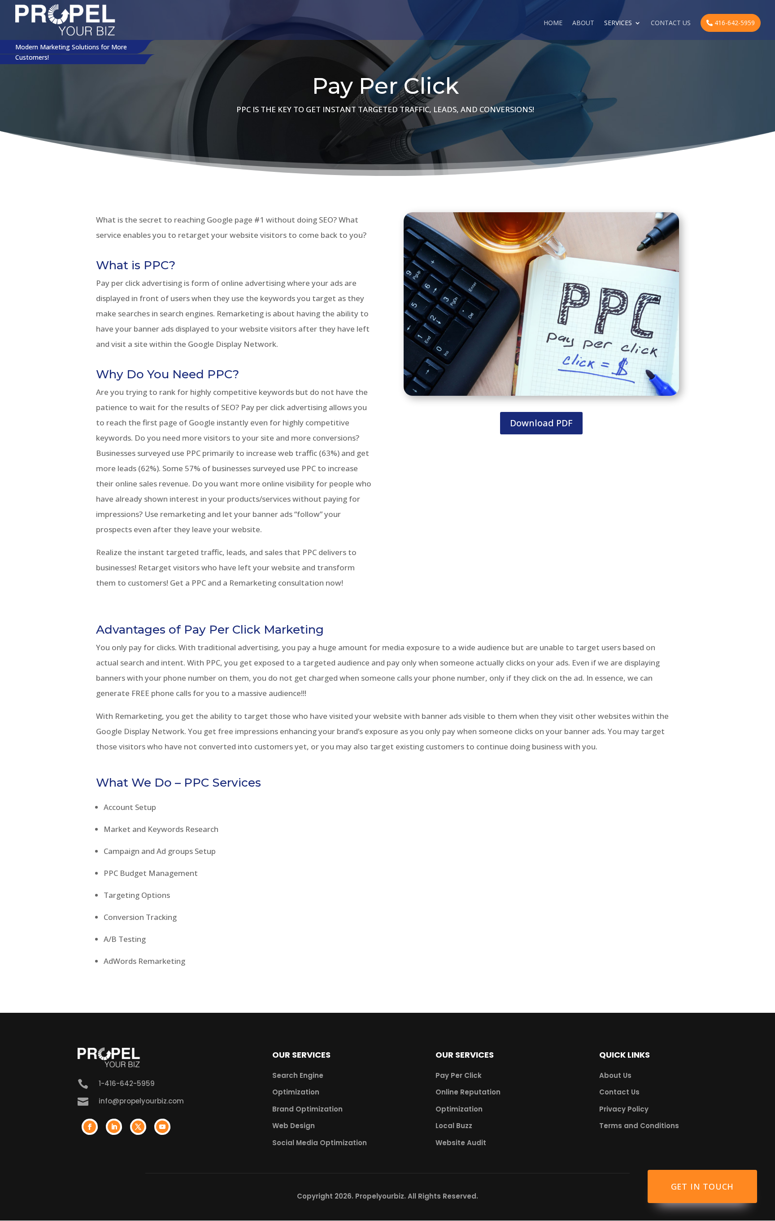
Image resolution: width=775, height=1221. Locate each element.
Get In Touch (702, 1186)
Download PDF (541, 423)
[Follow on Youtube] (162, 1126)
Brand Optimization (307, 1109)
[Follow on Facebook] (89, 1126)
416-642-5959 (734, 22)
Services (618, 23)
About (583, 23)
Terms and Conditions (639, 1125)
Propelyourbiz (379, 1196)
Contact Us (671, 23)
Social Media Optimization (319, 1142)
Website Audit (460, 1142)
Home (553, 23)
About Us (615, 1075)
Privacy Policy (624, 1109)
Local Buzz (453, 1125)
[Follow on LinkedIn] (114, 1126)
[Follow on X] (138, 1126)
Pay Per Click (458, 1075)
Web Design (293, 1125)
